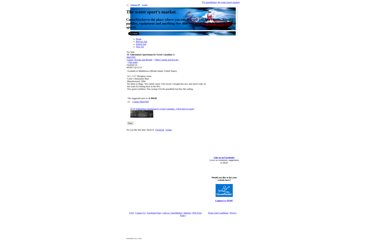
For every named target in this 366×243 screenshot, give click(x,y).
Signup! (134, 5)
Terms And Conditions (218, 213)
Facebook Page (154, 213)
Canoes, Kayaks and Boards (139, 60)
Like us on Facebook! (224, 157)
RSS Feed (197, 213)
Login (144, 5)
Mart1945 (131, 57)
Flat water (133, 62)
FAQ (131, 213)
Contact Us (140, 213)
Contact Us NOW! (224, 200)
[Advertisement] (217, 56)
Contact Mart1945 (140, 102)
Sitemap (187, 213)
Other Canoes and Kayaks (166, 60)
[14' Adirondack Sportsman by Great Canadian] (162, 109)
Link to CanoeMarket (172, 213)
